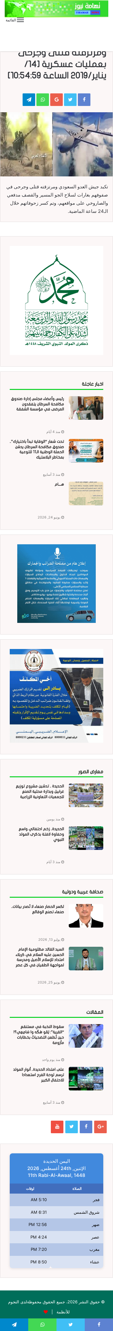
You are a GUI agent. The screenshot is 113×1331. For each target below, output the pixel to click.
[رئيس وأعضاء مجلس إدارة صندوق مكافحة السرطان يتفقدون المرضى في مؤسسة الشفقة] (86, 408)
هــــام (59, 484)
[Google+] (100, 1127)
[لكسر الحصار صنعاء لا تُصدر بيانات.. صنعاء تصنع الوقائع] (86, 916)
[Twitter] (71, 1127)
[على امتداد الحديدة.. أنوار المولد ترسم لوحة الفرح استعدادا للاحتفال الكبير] (86, 1078)
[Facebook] (86, 1127)
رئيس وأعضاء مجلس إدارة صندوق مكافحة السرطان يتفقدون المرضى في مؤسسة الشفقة (37, 404)
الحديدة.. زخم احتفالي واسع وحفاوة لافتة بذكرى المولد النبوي (41, 834)
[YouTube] (57, 1127)
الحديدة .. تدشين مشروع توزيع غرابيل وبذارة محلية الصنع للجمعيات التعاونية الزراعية (40, 791)
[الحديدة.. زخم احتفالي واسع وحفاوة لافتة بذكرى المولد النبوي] (86, 838)
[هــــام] (86, 493)
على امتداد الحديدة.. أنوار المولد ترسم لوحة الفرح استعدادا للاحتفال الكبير (38, 1075)
